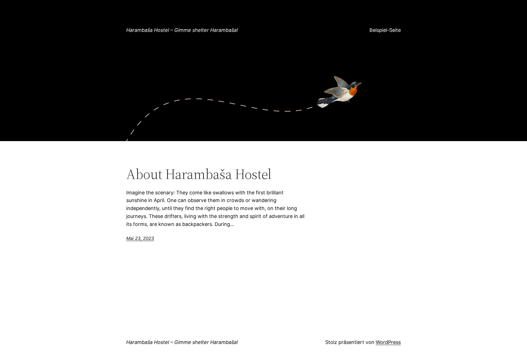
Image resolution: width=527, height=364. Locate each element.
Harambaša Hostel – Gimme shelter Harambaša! (182, 30)
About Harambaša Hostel (198, 174)
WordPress (388, 342)
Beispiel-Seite (385, 30)
